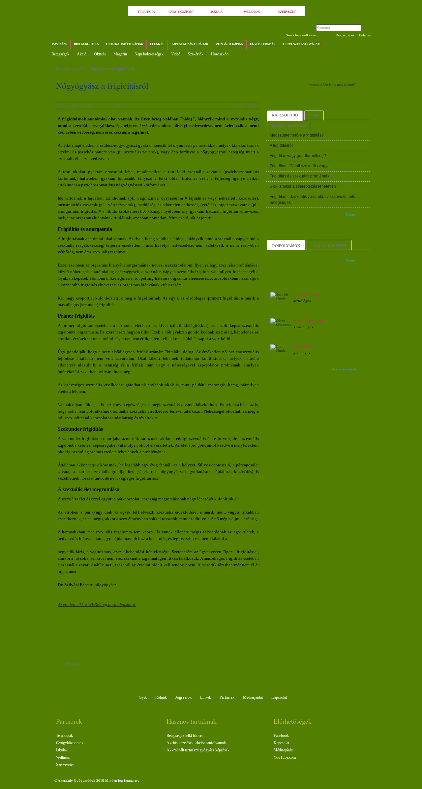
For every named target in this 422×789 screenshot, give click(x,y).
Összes (351, 214)
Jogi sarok (183, 697)
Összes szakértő (343, 369)
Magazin (120, 54)
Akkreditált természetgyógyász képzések (197, 750)
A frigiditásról (281, 145)
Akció (81, 54)
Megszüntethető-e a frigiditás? (297, 135)
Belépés (365, 35)
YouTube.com (285, 757)
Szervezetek (65, 764)
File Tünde (302, 346)
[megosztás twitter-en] (111, 664)
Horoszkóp (219, 54)
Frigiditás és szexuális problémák (299, 176)
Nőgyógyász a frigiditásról (112, 69)
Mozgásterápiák (229, 44)
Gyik (143, 697)
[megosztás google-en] (118, 664)
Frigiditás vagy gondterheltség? (298, 155)
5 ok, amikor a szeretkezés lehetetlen (303, 186)
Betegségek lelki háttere (184, 735)
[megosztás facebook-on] (91, 664)
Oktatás (100, 54)
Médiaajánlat (253, 697)
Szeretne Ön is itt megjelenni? (332, 84)
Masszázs (59, 44)
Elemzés (157, 44)
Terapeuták (64, 735)
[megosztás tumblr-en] (105, 664)
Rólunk (161, 697)
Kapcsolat (279, 697)
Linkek (205, 697)
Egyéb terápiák (263, 44)
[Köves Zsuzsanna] (280, 324)
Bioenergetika (86, 44)
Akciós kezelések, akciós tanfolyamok (196, 743)
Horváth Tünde (306, 294)
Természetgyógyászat (302, 44)
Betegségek (60, 54)
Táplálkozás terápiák (189, 44)
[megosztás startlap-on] (98, 664)
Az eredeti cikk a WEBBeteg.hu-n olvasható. (97, 604)
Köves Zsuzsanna (308, 320)
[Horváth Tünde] (280, 298)
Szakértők (195, 54)
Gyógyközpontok (69, 743)
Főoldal (62, 69)
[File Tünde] (280, 350)
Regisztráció (345, 35)
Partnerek (227, 697)
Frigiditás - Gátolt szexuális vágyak (301, 166)
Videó (175, 54)
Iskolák (62, 750)
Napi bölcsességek (149, 54)
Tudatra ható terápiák (124, 44)
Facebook (281, 735)
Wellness (63, 757)
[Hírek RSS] (364, 45)
